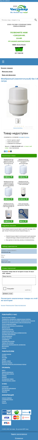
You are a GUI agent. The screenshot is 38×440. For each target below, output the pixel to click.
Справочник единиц (7, 399)
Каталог (3, 305)
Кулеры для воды (7, 338)
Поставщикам (6, 390)
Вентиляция (5, 346)
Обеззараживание (7, 336)
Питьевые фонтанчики (8, 341)
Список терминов (7, 398)
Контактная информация (9, 388)
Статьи (4, 401)
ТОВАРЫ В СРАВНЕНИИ (19, 26)
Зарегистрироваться (7, 372)
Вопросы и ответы (7, 362)
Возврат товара (6, 361)
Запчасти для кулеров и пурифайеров (12, 326)
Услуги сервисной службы (9, 324)
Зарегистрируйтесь (18, 127)
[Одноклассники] (9, 151)
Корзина (4, 377)
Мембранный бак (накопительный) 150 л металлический (23, 183)
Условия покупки (6, 354)
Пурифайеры (5, 339)
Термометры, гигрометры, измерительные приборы (16, 319)
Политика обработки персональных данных (14, 364)
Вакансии (4, 391)
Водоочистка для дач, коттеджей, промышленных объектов (18, 320)
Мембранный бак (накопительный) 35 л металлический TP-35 (8, 206)
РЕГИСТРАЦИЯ (21, 44)
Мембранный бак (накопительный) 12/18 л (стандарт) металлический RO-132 (8, 184)
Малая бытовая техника (8, 317)
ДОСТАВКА (15, 24)
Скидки (4, 359)
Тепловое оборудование (8, 334)
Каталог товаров (7, 68)
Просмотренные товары (8, 380)
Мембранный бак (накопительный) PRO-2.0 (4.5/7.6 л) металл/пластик (9, 161)
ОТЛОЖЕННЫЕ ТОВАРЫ (24, 24)
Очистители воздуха (7, 329)
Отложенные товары (8, 379)
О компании (5, 386)
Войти (3, 370)
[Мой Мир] (11, 151)
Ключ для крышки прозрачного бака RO (23, 204)
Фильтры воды (7, 71)
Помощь (4, 375)
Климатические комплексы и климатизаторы (14, 332)
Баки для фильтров (9, 75)
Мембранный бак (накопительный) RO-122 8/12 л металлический (23, 161)
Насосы (4, 348)
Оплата (4, 356)
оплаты (27, 137)
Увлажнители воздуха (8, 331)
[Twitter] (7, 151)
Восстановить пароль (8, 374)
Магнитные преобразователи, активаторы (14, 344)
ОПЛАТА (9, 24)
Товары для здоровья (8, 343)
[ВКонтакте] (5, 151)
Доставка (4, 357)
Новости (4, 403)
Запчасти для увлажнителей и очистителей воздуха (16, 322)
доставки (21, 137)
